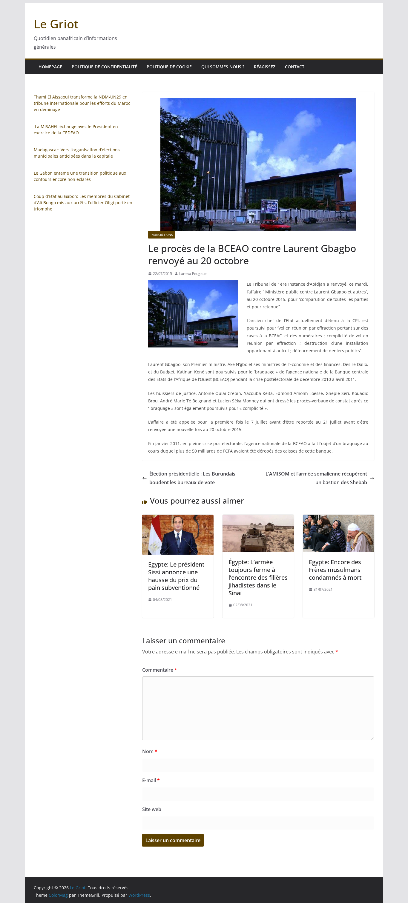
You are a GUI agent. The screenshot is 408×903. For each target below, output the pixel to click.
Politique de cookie (169, 67)
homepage (50, 67)
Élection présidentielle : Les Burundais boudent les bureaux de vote (192, 478)
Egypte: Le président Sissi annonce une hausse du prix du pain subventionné (176, 576)
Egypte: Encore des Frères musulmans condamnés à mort (335, 570)
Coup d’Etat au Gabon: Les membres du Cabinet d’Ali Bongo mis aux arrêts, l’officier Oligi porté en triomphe (83, 202)
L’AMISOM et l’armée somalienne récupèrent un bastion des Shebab (316, 478)
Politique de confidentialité (104, 67)
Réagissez (264, 67)
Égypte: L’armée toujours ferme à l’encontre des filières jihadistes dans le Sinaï (258, 577)
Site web (151, 809)
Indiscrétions (162, 235)
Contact (294, 67)
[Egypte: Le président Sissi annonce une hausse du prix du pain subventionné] (178, 519)
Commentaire (159, 670)
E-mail (151, 780)
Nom (149, 751)
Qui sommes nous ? (222, 67)
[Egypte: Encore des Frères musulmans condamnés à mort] (338, 519)
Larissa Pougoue (193, 273)
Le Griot (56, 24)
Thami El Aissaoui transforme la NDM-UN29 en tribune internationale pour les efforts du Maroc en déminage (82, 103)
